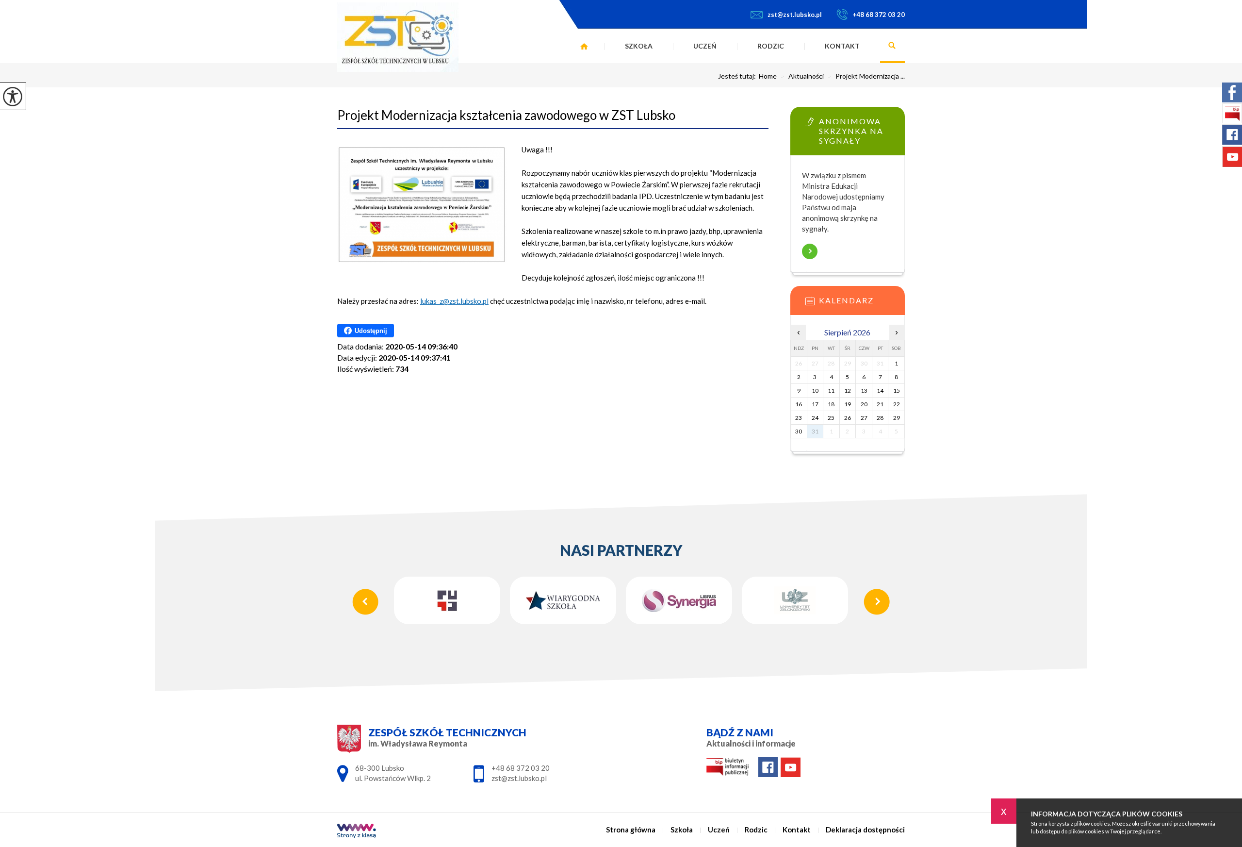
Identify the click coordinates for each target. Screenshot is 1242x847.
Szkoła (639, 46)
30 (798, 431)
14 (880, 390)
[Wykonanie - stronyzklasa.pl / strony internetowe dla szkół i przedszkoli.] (356, 832)
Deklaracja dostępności (865, 829)
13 (864, 390)
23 (798, 417)
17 (815, 404)
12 (847, 390)
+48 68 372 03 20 (878, 14)
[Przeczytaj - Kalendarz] (862, 304)
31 (815, 431)
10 (815, 390)
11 (831, 390)
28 (880, 417)
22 (896, 404)
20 (864, 404)
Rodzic (770, 46)
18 (831, 404)
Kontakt (842, 46)
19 (847, 404)
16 (798, 404)
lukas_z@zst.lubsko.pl (454, 301)
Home (768, 76)
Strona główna (584, 46)
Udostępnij (371, 330)
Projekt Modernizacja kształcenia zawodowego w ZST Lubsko (506, 115)
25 (831, 417)
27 (864, 417)
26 (847, 417)
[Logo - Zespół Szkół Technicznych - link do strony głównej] (397, 37)
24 (815, 417)
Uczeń (705, 46)
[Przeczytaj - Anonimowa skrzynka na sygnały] (862, 124)
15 (896, 390)
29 (896, 417)
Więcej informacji (809, 251)
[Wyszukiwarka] (892, 46)
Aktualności (802, 76)
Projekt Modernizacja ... (866, 76)
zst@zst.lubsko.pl (795, 14)
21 (880, 404)
